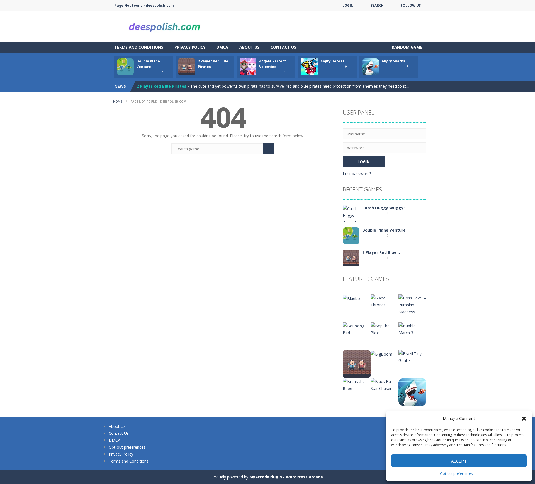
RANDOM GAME (406, 47)
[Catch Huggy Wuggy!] (351, 215)
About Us (249, 47)
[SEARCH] (268, 148)
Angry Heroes (332, 61)
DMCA (222, 47)
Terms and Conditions (138, 47)
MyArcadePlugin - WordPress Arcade (286, 477)
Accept (459, 461)
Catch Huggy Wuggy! (383, 207)
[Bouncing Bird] (357, 328)
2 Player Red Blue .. (381, 252)
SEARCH (377, 5)
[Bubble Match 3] (412, 328)
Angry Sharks (393, 61)
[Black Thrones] (384, 301)
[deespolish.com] (164, 26)
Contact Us (283, 47)
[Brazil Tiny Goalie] (412, 356)
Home (117, 102)
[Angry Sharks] (412, 391)
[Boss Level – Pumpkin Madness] (412, 304)
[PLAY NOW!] (125, 66)
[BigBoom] (381, 353)
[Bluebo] (351, 298)
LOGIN (348, 5)
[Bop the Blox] (384, 328)
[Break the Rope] (357, 384)
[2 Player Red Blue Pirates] (351, 257)
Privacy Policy (189, 47)
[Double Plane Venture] (351, 235)
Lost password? (357, 173)
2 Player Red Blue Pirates (161, 86)
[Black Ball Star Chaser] (384, 384)
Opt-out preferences (456, 473)
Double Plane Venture (384, 230)
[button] (524, 418)
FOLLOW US (411, 5)
